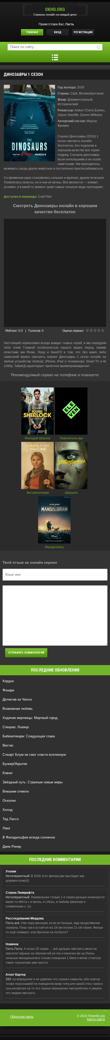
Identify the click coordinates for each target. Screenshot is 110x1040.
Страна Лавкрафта (20, 892)
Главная (32, 32)
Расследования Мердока (25, 918)
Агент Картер (16, 974)
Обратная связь (22, 1017)
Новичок (12, 944)
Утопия (11, 871)
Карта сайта (96, 1019)
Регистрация (83, 32)
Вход (57, 32)
